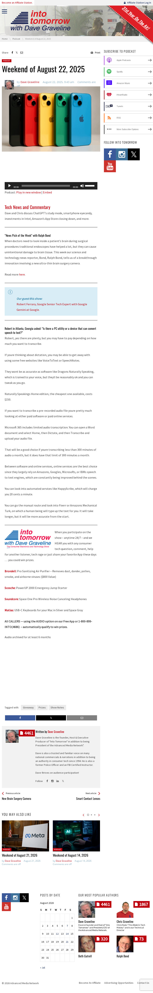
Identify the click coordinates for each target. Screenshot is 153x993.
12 (57, 933)
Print (97, 52)
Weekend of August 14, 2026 (70, 855)
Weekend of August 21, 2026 (19, 855)
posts (28, 733)
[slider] (90, 185)
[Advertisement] (51, 169)
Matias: (9, 610)
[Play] (9, 186)
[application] (51, 185)
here (22, 274)
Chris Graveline (125, 921)
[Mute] (82, 186)
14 (67, 933)
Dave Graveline (13, 860)
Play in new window (28, 192)
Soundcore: (12, 599)
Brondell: (10, 571)
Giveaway (28, 707)
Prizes (42, 707)
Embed (47, 192)
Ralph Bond (123, 956)
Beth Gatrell (85, 956)
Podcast (6, 60)
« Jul (42, 967)
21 (67, 941)
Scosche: (10, 588)
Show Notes (57, 707)
